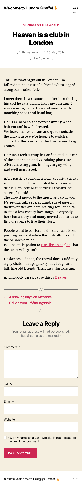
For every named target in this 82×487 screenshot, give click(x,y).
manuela (32, 52)
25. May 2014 (56, 52)
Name (9, 383)
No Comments (43, 58)
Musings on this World (41, 25)
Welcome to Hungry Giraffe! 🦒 (31, 8)
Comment (12, 347)
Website (9, 419)
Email (9, 401)
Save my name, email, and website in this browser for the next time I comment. (42, 439)
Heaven (61, 277)
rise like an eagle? (55, 245)
